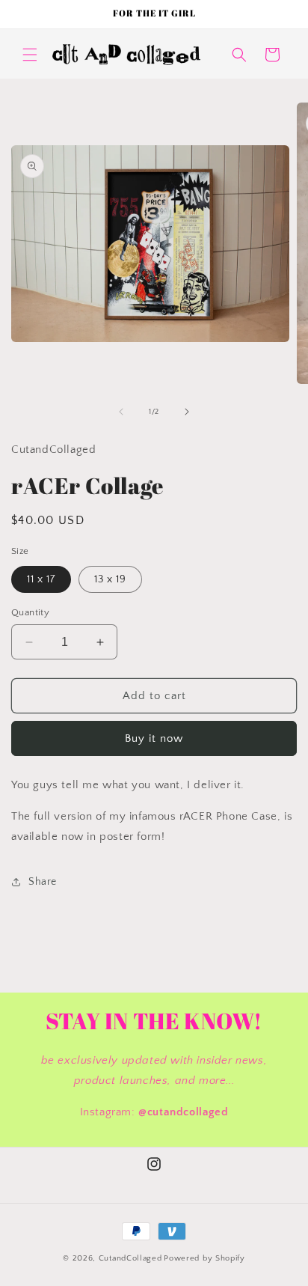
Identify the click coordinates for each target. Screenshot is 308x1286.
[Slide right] (186, 411)
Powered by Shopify (204, 1258)
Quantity (30, 612)
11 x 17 (41, 579)
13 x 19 (110, 579)
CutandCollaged (130, 1258)
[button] (29, 54)
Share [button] (42, 882)
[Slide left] (121, 411)
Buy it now (154, 738)
